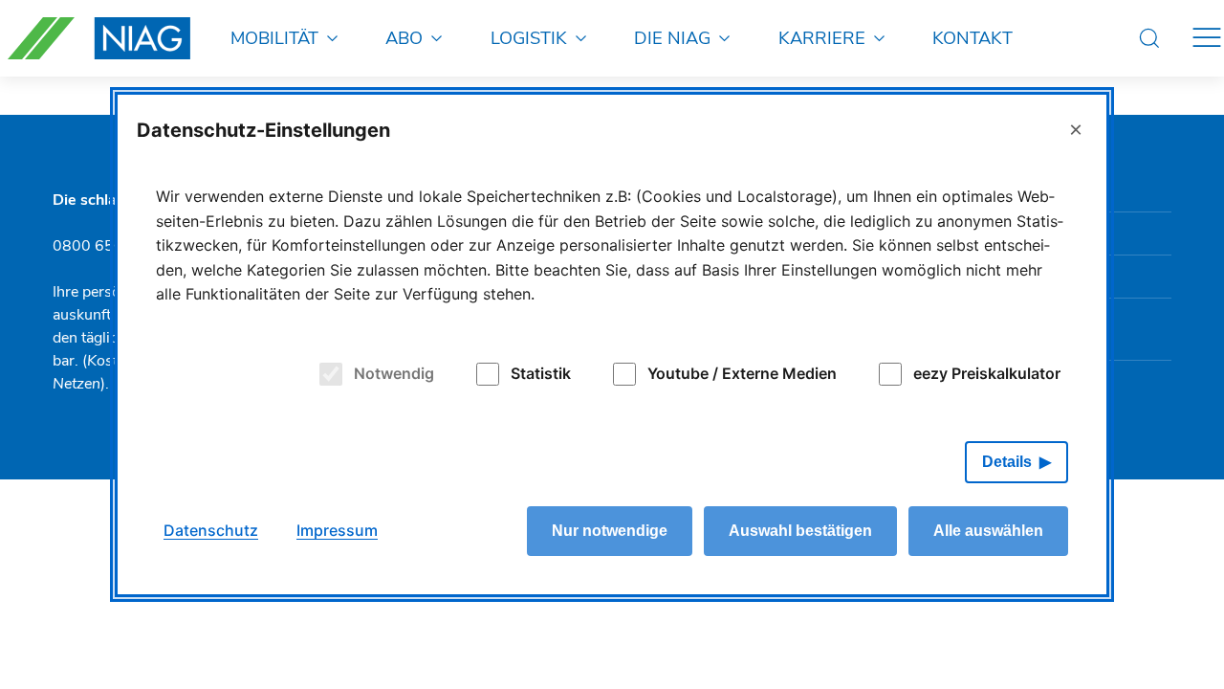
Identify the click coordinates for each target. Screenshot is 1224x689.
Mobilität (274, 38)
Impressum (337, 530)
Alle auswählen (988, 530)
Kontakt (972, 38)
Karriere (821, 38)
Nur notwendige (609, 530)
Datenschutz (211, 530)
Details (1007, 462)
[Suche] (1149, 38)
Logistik (529, 38)
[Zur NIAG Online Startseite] (99, 38)
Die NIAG (672, 38)
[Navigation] (1207, 38)
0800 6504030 (107, 245)
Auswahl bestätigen (800, 530)
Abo (404, 38)
